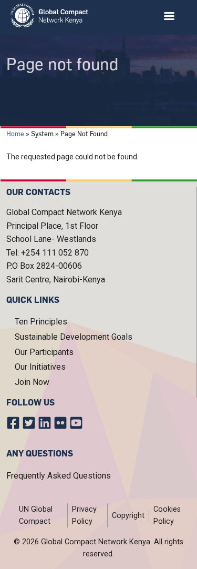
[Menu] (168, 17)
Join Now (32, 382)
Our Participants (44, 352)
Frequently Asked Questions (58, 476)
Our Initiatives (40, 367)
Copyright (128, 515)
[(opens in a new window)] (14, 425)
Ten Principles (41, 322)
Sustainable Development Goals (73, 337)
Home (15, 133)
